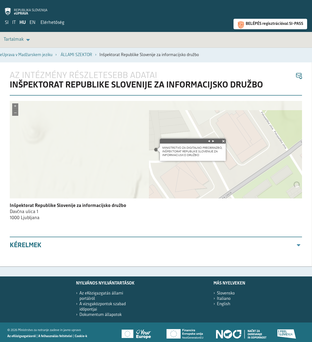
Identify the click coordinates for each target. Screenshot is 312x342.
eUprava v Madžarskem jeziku (26, 55)
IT (14, 22)
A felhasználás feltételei (55, 336)
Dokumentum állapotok (100, 315)
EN (32, 22)
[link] (17, 40)
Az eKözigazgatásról (21, 336)
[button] (298, 76)
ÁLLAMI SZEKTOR (76, 55)
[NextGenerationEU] (185, 332)
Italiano (224, 299)
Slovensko (226, 293)
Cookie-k (81, 336)
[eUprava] (26, 9)
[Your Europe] (138, 332)
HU (23, 22)
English (223, 304)
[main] (156, 164)
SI (7, 22)
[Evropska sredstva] (287, 332)
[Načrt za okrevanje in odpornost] (240, 332)
